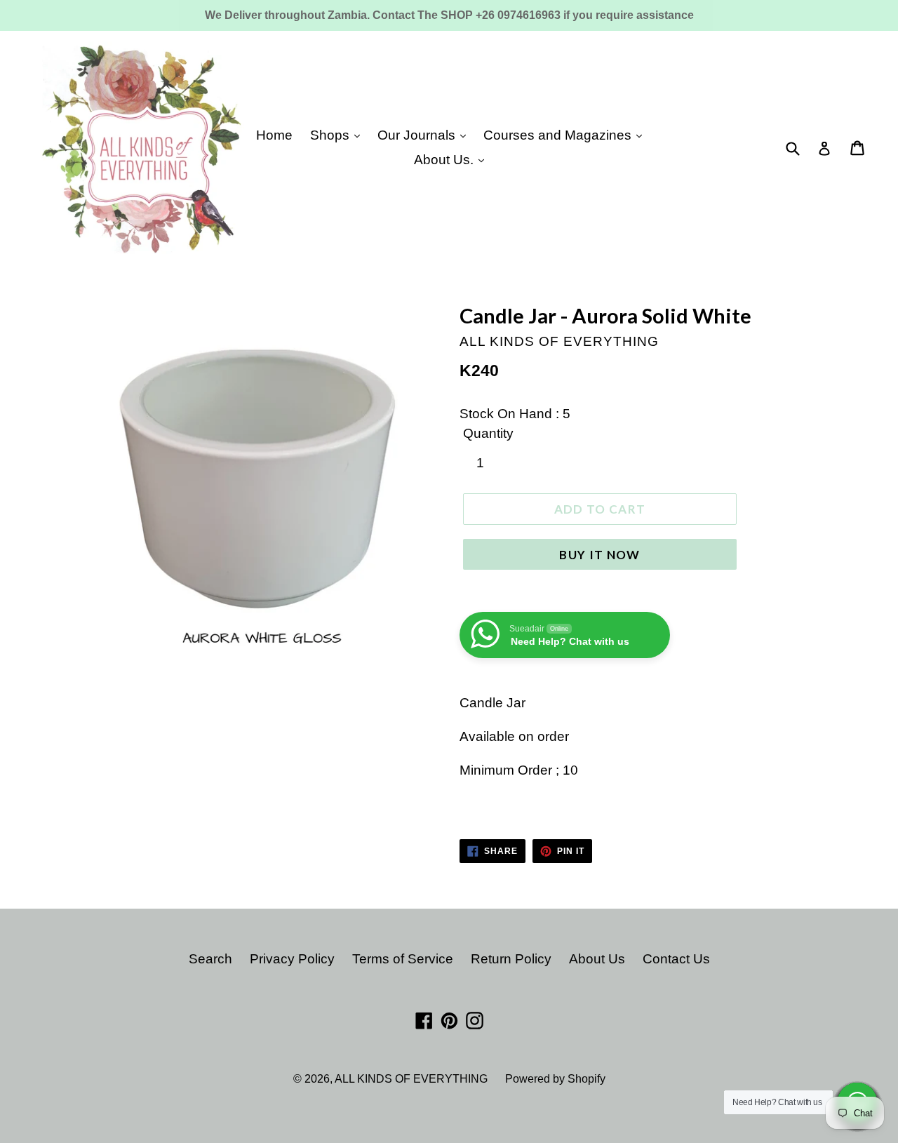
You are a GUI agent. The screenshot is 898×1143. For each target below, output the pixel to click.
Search (210, 958)
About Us (597, 958)
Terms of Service (402, 958)
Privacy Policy (292, 958)
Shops (331, 135)
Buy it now (600, 554)
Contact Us (676, 958)
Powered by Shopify (555, 1079)
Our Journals (418, 135)
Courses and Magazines (559, 135)
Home (274, 135)
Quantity (488, 433)
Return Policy (511, 958)
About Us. (445, 159)
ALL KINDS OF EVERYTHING (411, 1079)
